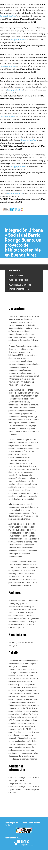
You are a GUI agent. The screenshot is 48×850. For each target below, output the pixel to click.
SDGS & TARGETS (15, 275)
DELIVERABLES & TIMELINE (19, 284)
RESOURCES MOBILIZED (18, 289)
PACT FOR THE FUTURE (18, 280)
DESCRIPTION (14, 270)
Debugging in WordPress (8, 16)
